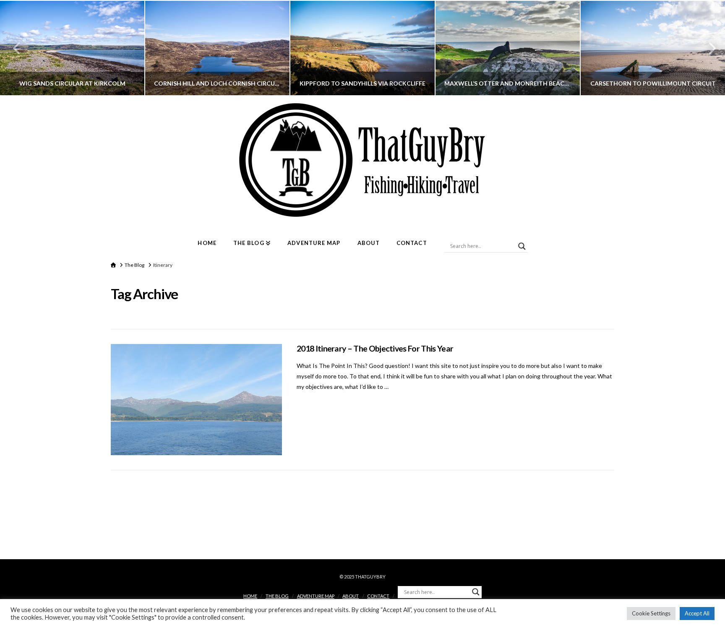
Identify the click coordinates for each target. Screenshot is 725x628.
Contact (378, 596)
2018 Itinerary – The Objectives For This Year (375, 348)
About (350, 596)
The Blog (277, 596)
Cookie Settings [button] (651, 613)
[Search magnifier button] (522, 246)
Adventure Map (315, 596)
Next (707, 48)
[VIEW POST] (196, 399)
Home (250, 596)
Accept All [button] (697, 613)
